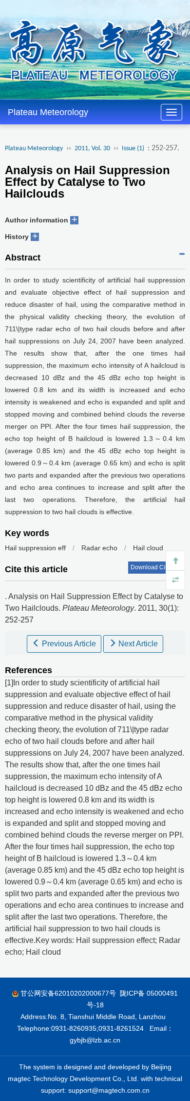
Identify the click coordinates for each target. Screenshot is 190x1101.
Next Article (137, 644)
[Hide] (175, 580)
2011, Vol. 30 (92, 148)
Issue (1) (133, 148)
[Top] (175, 560)
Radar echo (99, 548)
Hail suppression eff (35, 548)
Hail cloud (148, 548)
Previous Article (68, 644)
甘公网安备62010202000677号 (68, 993)
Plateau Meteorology (48, 112)
